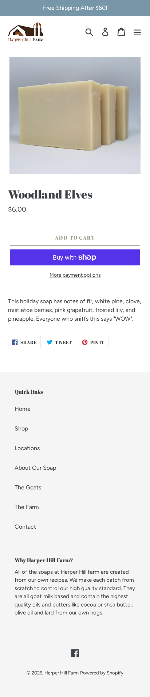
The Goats (28, 487)
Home (23, 408)
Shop (21, 428)
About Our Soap (35, 467)
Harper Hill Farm (61, 673)
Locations (27, 448)
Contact (25, 526)
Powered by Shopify (101, 673)
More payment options (75, 275)
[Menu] (137, 31)
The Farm (27, 507)
